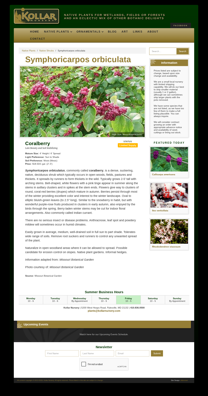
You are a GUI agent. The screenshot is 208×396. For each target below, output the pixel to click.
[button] (58, 31)
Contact (37, 38)
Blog (112, 31)
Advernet (184, 380)
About (152, 31)
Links (138, 31)
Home (34, 31)
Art (125, 31)
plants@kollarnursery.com (104, 310)
